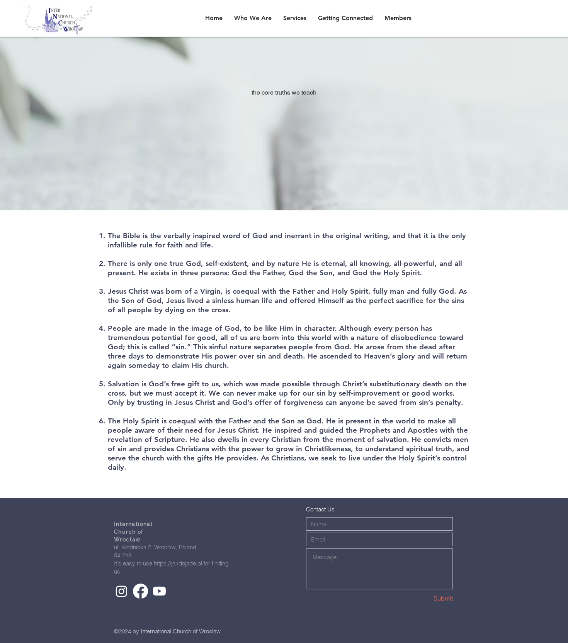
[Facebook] (140, 591)
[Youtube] (159, 591)
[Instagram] (121, 591)
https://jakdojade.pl (178, 563)
